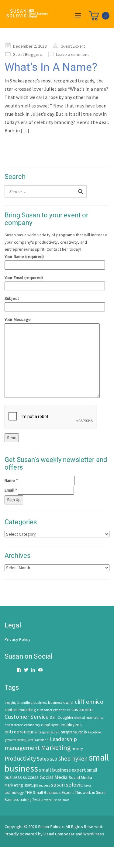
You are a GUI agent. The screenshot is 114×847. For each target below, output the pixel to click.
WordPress (93, 834)
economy (32, 724)
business (40, 702)
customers (82, 709)
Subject (12, 298)
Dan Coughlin (61, 717)
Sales (43, 758)
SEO (53, 759)
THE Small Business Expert (49, 792)
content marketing (20, 709)
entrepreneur (19, 732)
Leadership (63, 739)
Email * (11, 490)
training (25, 800)
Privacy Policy (17, 639)
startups (31, 785)
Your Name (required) (24, 256)
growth (10, 739)
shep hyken (73, 758)
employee (50, 724)
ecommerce (14, 725)
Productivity (20, 758)
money (77, 748)
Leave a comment (72, 54)
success (44, 785)
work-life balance (56, 800)
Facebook (95, 732)
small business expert (62, 770)
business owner (61, 702)
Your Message (18, 319)
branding (24, 702)
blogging (10, 702)
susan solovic (67, 784)
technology (14, 792)
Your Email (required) (24, 277)
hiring (21, 739)
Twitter (37, 800)
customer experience (54, 709)
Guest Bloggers (27, 54)
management (22, 747)
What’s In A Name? (51, 67)
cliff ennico (89, 701)
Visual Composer (58, 834)
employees (70, 724)
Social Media (54, 777)
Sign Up (14, 499)
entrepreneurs (46, 732)
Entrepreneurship (72, 732)
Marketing (56, 747)
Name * (11, 480)
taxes (88, 785)
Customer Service (27, 716)
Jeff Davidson (38, 740)
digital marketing (88, 717)
